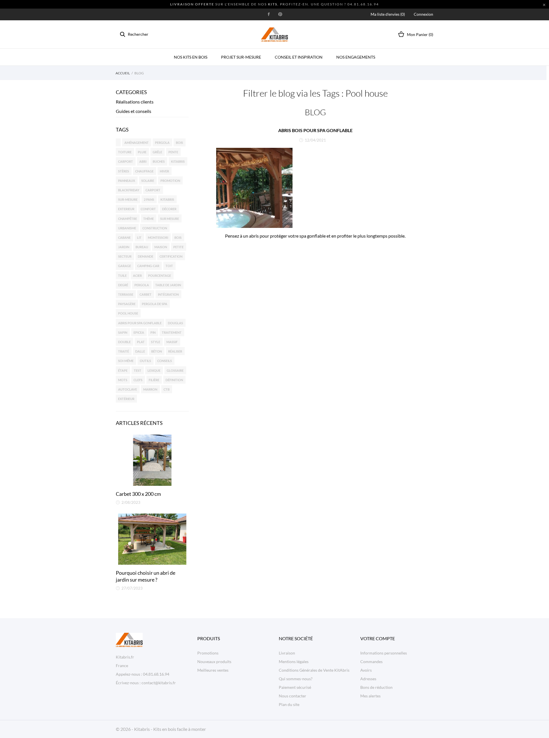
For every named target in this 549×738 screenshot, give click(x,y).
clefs (138, 380)
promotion (170, 180)
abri (142, 161)
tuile (122, 275)
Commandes (371, 661)
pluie (142, 152)
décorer (169, 209)
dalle (140, 351)
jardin (123, 247)
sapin (122, 332)
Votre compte (377, 638)
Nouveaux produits (214, 661)
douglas (175, 323)
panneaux (126, 180)
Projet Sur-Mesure (241, 57)
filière (154, 380)
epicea (139, 332)
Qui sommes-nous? (296, 678)
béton (156, 351)
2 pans (149, 199)
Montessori (158, 237)
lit (139, 237)
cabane (124, 237)
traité (123, 351)
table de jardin (168, 285)
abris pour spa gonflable (140, 323)
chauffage (144, 171)
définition (174, 380)
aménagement (136, 142)
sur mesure (169, 218)
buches (159, 161)
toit (169, 266)
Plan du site (289, 704)
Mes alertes (370, 695)
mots (122, 380)
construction (154, 228)
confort (148, 209)
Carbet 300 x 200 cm (138, 494)
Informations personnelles (383, 653)
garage (124, 266)
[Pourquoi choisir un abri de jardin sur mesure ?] (152, 539)
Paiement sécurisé (295, 687)
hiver (164, 171)
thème (148, 218)
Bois (178, 237)
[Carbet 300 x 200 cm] (152, 460)
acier (137, 275)
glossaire (175, 370)
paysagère (127, 304)
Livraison (287, 653)
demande (145, 256)
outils (145, 361)
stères (123, 171)
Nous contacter (292, 695)
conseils (164, 361)
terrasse (125, 294)
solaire (147, 180)
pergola (162, 142)
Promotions (207, 653)
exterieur (126, 209)
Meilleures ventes (212, 670)
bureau (142, 247)
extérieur (126, 399)
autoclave (127, 389)
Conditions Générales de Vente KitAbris (314, 670)
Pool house (128, 313)
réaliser (175, 351)
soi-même (126, 361)
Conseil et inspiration (299, 57)
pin (153, 332)
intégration (168, 294)
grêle (157, 152)
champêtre (127, 218)
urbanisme (127, 228)
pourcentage (159, 275)
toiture (125, 152)
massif (172, 342)
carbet (146, 294)
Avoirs (366, 670)
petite (178, 247)
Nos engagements (355, 57)
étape (123, 370)
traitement (172, 332)
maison (160, 247)
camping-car (148, 266)
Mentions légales (294, 661)
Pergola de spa (154, 304)
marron (150, 389)
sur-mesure (128, 199)
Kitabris (167, 199)
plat (141, 342)
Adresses (368, 678)
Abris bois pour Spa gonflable (315, 130)
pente (173, 152)
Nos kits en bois (190, 57)
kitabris (178, 161)
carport (125, 161)
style (155, 342)
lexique (154, 370)
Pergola (141, 285)
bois (179, 142)
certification (171, 256)
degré (123, 285)
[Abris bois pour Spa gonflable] (315, 188)
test (137, 370)
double (124, 342)
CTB (167, 389)
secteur (125, 256)
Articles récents (139, 423)
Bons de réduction (376, 687)
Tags (122, 129)
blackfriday (128, 190)
